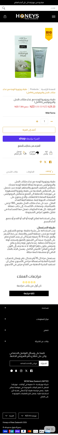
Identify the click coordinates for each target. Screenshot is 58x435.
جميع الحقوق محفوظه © (12, 427)
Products (34, 89)
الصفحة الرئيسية (48, 89)
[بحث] (3, 8)
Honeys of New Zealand (12, 422)
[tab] (49, 171)
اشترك (44, 363)
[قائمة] (53, 16)
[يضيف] (37, 121)
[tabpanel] (29, 221)
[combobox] (31, 8)
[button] (5, 16)
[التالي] (52, 172)
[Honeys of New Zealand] (29, 16)
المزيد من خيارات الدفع (29, 145)
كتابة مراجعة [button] (29, 293)
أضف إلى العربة (29, 130)
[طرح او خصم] (51, 121)
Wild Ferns (50, 113)
